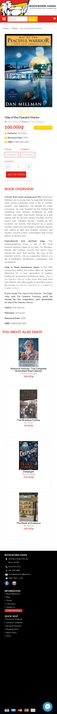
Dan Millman (14, 121)
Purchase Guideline (14, 619)
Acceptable (27, 155)
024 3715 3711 (14, 566)
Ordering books (13, 610)
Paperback (11, 155)
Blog (8, 597)
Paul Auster (28, 423)
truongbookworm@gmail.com (19, 574)
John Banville (29, 526)
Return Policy (11, 632)
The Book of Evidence (28, 523)
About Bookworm (13, 594)
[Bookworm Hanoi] (28, 7)
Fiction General (37, 121)
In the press (11, 604)
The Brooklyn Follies (28, 420)
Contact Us (10, 607)
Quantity (9, 161)
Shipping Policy (12, 629)
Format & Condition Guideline (18, 180)
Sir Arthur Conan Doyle (29, 373)
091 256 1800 (14, 570)
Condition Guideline (14, 622)
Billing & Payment (13, 626)
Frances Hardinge (28, 474)
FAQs (8, 636)
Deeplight (28, 472)
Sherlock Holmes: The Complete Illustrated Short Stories (28, 370)
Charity (9, 600)
